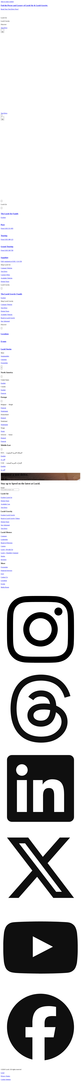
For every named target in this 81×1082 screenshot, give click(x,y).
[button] (40, 18)
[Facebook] (40, 1027)
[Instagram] (40, 629)
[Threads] (40, 709)
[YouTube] (40, 947)
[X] (40, 868)
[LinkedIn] (40, 788)
